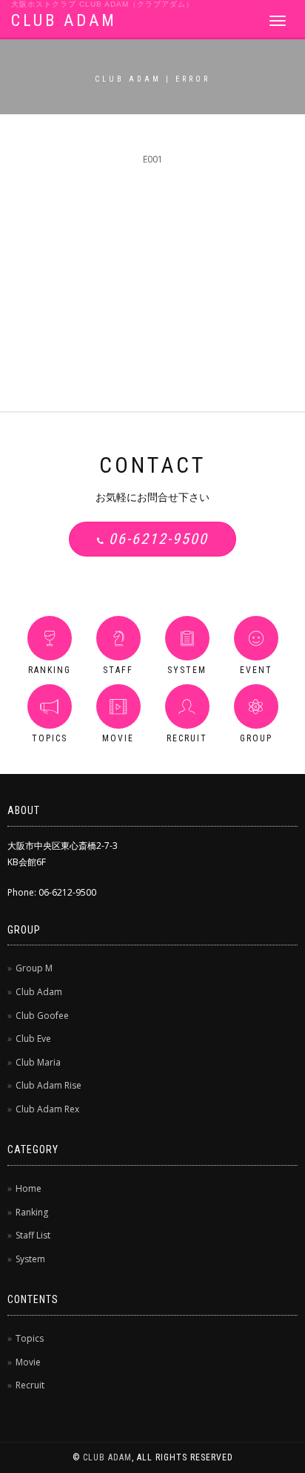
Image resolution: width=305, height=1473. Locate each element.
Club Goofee (42, 1015)
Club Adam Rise (48, 1085)
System (30, 1259)
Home (28, 1188)
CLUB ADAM (64, 20)
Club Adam (39, 991)
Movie (28, 1362)
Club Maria (38, 1062)
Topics (30, 1338)
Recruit (30, 1385)
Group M (34, 968)
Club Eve (33, 1038)
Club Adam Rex (47, 1109)
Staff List (33, 1235)
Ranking (32, 1212)
